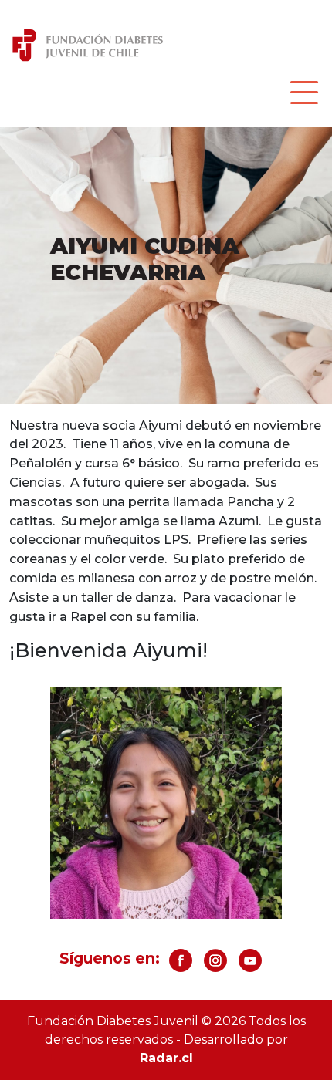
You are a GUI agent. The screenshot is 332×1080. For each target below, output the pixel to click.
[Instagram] (215, 966)
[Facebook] (180, 966)
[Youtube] (250, 966)
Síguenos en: (109, 958)
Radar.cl (166, 1058)
